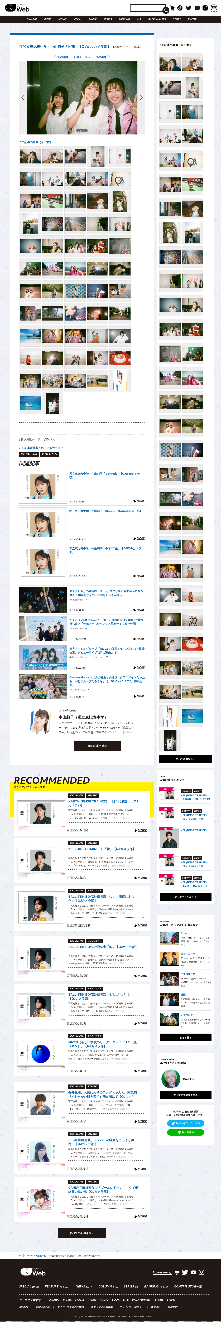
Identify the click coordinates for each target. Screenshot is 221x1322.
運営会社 (156, 1307)
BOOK (116, 1300)
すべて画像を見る (185, 759)
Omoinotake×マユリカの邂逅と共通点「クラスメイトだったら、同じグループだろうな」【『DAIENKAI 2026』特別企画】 (107, 681)
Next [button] (205, 1079)
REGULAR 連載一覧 (36, 1255)
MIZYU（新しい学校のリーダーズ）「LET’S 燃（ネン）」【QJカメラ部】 (102, 1044)
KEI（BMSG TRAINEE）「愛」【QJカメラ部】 (102, 849)
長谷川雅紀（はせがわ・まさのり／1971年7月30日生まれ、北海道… (195, 1002)
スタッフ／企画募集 (102, 1307)
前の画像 (63, 57)
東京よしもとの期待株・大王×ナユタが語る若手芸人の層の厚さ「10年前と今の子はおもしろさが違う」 (106, 593)
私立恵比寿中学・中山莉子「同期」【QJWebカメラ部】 (67, 46)
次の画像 (101, 57)
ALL (139, 19)
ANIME (93, 19)
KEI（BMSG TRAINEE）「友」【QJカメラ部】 (194, 816)
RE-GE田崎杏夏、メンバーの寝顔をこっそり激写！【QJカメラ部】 (101, 1142)
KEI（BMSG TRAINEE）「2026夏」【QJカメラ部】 (196, 797)
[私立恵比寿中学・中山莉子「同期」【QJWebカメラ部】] (30, 156)
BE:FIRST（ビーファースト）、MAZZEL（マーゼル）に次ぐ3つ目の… (196, 982)
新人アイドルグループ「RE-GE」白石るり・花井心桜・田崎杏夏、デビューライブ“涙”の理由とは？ (107, 650)
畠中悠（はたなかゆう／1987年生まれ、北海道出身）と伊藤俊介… (195, 1023)
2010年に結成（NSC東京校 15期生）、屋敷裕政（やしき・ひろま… (195, 962)
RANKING (124, 19)
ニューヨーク (188, 953)
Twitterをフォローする (188, 1123)
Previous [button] (163, 1079)
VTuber (77, 19)
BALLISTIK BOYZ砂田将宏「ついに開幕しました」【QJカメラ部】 (101, 899)
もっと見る (186, 1037)
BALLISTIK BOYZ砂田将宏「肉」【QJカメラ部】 (103, 947)
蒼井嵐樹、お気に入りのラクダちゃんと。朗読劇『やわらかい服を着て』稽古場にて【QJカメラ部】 (102, 1094)
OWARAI (32, 19)
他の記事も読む (97, 746)
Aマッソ (185, 933)
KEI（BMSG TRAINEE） (194, 830)
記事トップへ (82, 57)
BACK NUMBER (157, 19)
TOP (20, 1255)
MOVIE (62, 19)
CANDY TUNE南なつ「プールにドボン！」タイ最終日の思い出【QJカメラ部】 (103, 1190)
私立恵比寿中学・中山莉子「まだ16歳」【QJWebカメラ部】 (104, 475)
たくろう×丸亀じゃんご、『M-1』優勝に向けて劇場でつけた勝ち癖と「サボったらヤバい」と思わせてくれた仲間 (107, 622)
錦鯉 (183, 994)
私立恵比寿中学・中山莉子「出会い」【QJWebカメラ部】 (105, 511)
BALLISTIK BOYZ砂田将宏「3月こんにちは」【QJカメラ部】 (100, 996)
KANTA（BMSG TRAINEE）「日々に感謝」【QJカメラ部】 (103, 803)
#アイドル (49, 440)
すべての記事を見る (82, 1233)
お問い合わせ (43, 1307)
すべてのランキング (185, 897)
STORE (177, 19)
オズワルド (187, 1015)
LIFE (126, 1300)
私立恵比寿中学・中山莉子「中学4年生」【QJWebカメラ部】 (105, 550)
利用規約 (172, 1307)
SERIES (108, 19)
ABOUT (23, 1307)
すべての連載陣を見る (186, 1095)
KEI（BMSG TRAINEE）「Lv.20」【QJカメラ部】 (195, 884)
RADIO (104, 1300)
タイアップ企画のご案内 (70, 1307)
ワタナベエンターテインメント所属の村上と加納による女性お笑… (195, 941)
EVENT (192, 19)
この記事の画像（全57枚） (35, 142)
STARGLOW (188, 974)
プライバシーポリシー (132, 1307)
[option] (186, 1079)
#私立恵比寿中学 (29, 440)
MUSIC (47, 19)
